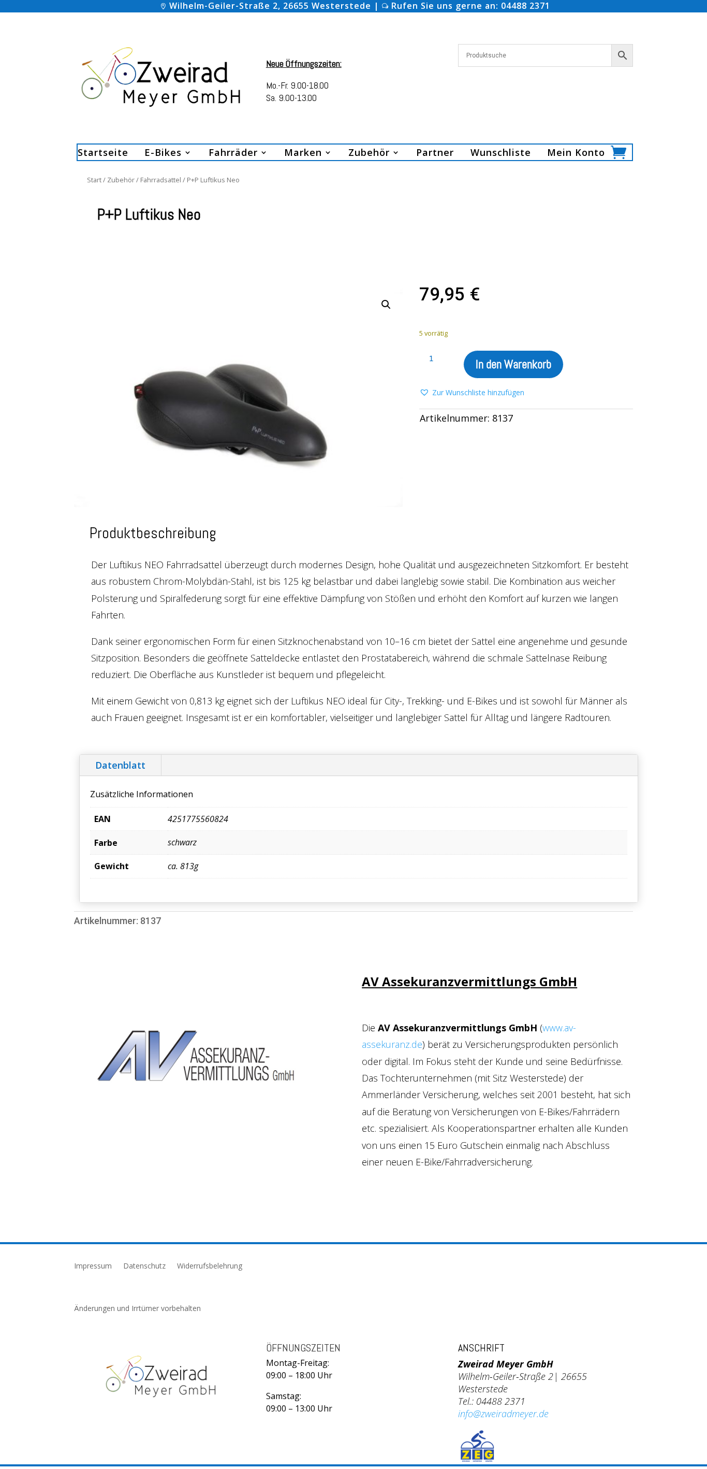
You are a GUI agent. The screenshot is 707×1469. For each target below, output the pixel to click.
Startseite (103, 154)
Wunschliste (500, 154)
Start (94, 179)
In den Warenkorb (513, 364)
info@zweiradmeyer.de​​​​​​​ (503, 1413)
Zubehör (121, 179)
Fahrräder (233, 154)
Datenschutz (144, 1266)
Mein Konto (576, 154)
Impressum (93, 1266)
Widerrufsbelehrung (209, 1266)
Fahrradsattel (160, 179)
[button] (386, 304)
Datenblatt (120, 765)
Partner (435, 154)
